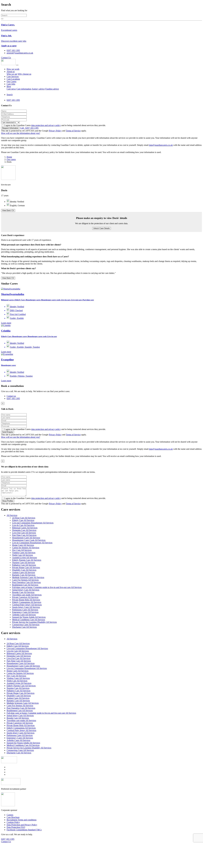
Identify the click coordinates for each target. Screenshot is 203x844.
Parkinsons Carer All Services (25, 610)
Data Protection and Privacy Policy (22, 825)
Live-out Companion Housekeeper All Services (32, 523)
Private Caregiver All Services (25, 597)
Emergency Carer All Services (25, 612)
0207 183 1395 (29, 128)
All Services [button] (12, 515)
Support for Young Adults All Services (29, 617)
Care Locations (13, 79)
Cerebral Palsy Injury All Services (27, 605)
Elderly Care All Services (23, 520)
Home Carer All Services (23, 545)
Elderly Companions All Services (26, 602)
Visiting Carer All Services (23, 552)
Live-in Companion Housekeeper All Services (32, 542)
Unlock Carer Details (101, 228)
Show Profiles (7, 501)
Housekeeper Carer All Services (26, 538)
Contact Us (6, 57)
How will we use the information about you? (20, 133)
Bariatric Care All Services (23, 575)
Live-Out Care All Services (24, 533)
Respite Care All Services (23, 592)
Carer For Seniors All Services (25, 580)
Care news (11, 89)
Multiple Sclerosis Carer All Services (28, 577)
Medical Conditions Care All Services (28, 619)
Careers (10, 815)
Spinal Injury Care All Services (25, 590)
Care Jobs (11, 84)
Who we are (12, 74)
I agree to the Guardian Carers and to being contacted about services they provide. (55, 125)
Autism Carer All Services (23, 572)
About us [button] (11, 71)
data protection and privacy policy (46, 125)
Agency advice (38, 89)
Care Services (13, 76)
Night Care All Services (22, 555)
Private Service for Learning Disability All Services (34, 622)
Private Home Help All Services (26, 600)
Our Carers (11, 81)
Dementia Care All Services (24, 530)
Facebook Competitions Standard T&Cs (24, 830)
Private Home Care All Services (26, 567)
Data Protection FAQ (16, 827)
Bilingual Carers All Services (24, 528)
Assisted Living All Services (24, 557)
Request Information (10, 128)
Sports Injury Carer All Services (26, 607)
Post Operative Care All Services (26, 582)
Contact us (11, 396)
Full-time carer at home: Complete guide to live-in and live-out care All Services (47, 587)
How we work (13, 69)
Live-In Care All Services (23, 525)
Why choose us (24, 74)
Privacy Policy (55, 131)
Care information (23, 89)
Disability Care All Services (24, 570)
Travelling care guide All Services (27, 595)
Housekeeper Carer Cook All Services (28, 540)
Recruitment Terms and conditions (21, 820)
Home (9, 157)
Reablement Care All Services (25, 585)
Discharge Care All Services (24, 627)
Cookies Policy (13, 822)
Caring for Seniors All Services (25, 547)
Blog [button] (9, 86)
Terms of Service (73, 131)
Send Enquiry (7, 432)
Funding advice (52, 89)
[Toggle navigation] (17, 65)
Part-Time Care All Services (24, 535)
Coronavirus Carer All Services (25, 624)
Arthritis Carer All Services (24, 614)
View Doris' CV (8, 210)
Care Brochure (13, 817)
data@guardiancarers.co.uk (161, 145)
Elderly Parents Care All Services (26, 560)
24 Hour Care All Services (23, 518)
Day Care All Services (22, 550)
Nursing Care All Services (23, 562)
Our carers (11, 159)
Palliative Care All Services (24, 565)
